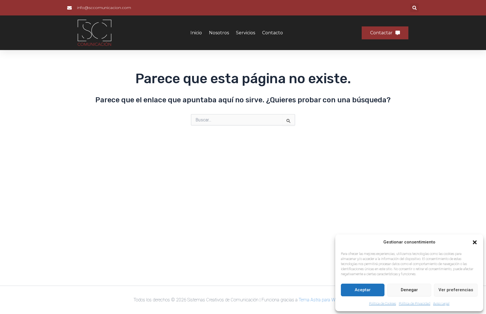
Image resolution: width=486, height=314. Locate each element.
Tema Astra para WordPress (325, 299)
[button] (475, 242)
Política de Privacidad (414, 304)
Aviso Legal (441, 304)
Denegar (409, 289)
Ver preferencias (455, 289)
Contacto (272, 32)
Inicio (196, 32)
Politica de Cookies (382, 304)
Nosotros (219, 32)
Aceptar (363, 289)
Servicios (245, 32)
